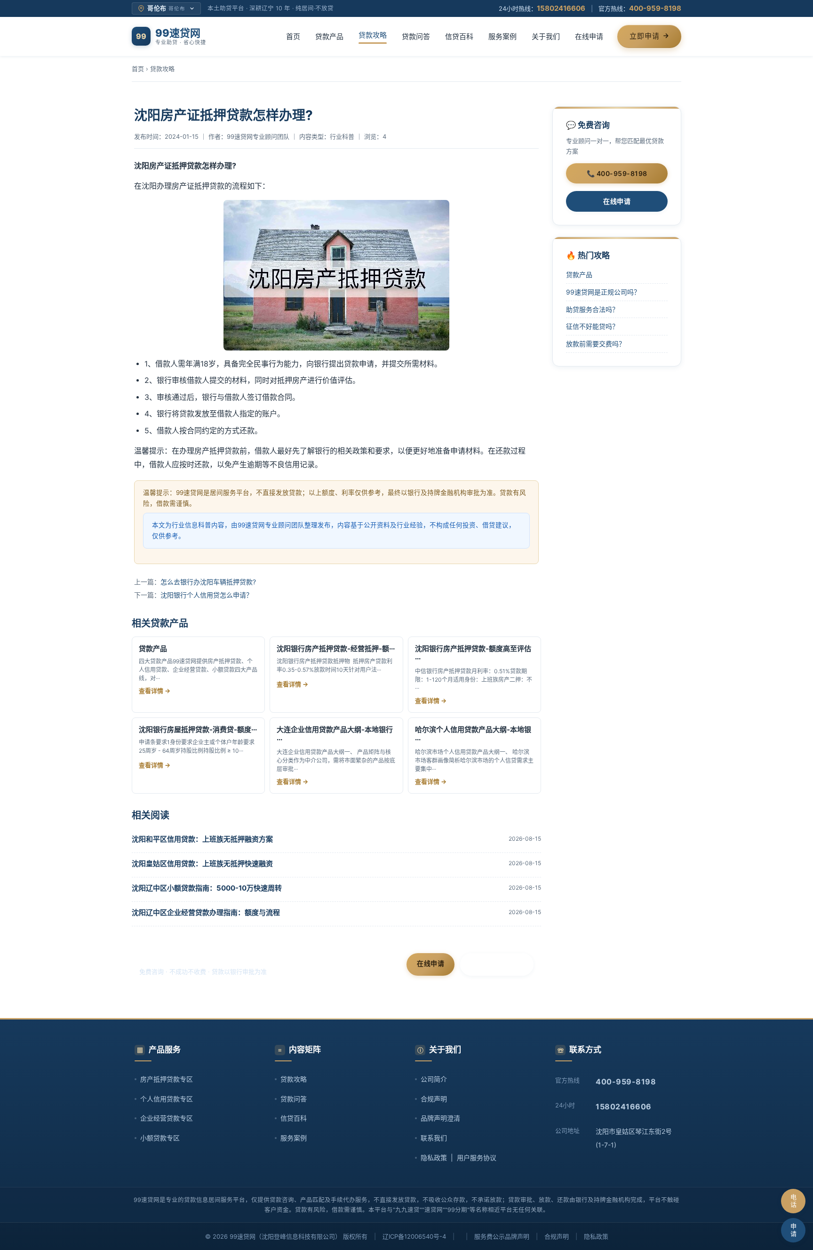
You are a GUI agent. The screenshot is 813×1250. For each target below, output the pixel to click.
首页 (293, 36)
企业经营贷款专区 (166, 1118)
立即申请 (645, 36)
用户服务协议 (476, 1158)
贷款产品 (329, 36)
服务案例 (502, 36)
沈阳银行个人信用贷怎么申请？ (206, 595)
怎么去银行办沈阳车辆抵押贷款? (208, 582)
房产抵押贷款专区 (166, 1079)
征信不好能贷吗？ (592, 326)
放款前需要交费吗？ (595, 344)
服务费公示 (489, 1236)
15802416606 (561, 8)
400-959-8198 (655, 8)
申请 (793, 1229)
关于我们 (546, 36)
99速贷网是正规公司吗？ (603, 292)
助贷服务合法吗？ (592, 309)
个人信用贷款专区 (166, 1099)
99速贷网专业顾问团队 (258, 136)
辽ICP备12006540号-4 (414, 1236)
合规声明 (434, 1099)
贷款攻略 (373, 35)
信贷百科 (459, 36)
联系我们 (434, 1138)
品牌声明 (517, 1236)
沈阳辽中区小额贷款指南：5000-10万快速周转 (207, 888)
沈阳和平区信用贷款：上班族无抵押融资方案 (202, 839)
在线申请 (589, 36)
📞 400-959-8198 (617, 173)
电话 (793, 1200)
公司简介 (434, 1079)
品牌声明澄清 (440, 1118)
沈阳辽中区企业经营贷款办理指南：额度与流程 (206, 912)
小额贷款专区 (160, 1138)
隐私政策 (434, 1158)
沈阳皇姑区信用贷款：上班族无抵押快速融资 (202, 863)
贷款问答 (416, 36)
